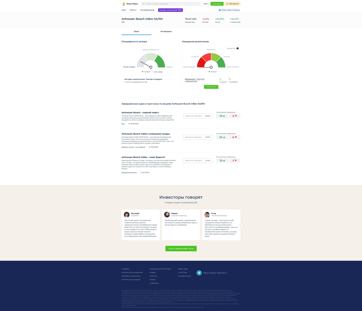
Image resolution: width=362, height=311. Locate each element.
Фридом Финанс (129, 173)
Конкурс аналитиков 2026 (170, 10)
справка (153, 272)
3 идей (126, 82)
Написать (153, 276)
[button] (122, 225)
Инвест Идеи (183, 269)
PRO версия (233, 4)
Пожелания (154, 283)
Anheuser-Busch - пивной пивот (140, 112)
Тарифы (153, 279)
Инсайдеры (166, 31)
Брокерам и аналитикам (131, 276)
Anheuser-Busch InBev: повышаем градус (146, 134)
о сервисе (125, 269)
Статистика (182, 272)
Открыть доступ (211, 86)
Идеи (124, 10)
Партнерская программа (131, 279)
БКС (123, 124)
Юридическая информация (160, 269)
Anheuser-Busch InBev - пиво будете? (143, 157)
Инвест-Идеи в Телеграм (214, 273)
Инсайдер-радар (147, 10)
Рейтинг (133, 10)
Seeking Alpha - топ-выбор (133, 147)
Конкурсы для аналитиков (132, 272)
